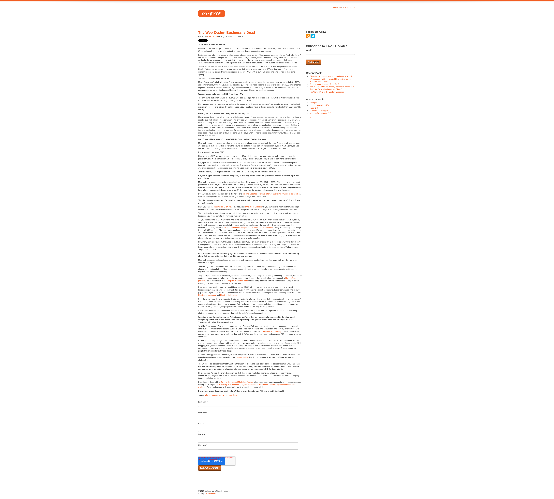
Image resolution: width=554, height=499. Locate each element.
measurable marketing (272, 331)
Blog (353, 7)
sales (314, 108)
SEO (313, 103)
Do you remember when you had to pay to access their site (248, 228)
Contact (346, 7)
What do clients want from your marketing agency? (331, 76)
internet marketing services (216, 395)
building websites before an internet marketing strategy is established (271, 194)
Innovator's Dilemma (222, 207)
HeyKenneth (211, 494)
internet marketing (319, 110)
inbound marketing (319, 105)
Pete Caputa (212, 36)
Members (337, 7)
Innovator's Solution (253, 207)
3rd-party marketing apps (237, 281)
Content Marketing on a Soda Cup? (324, 84)
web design (233, 395)
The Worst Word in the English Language (327, 92)
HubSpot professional (207, 295)
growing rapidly (242, 357)
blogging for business (320, 113)
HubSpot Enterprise (228, 295)
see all (308, 117)
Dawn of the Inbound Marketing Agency (236, 382)
